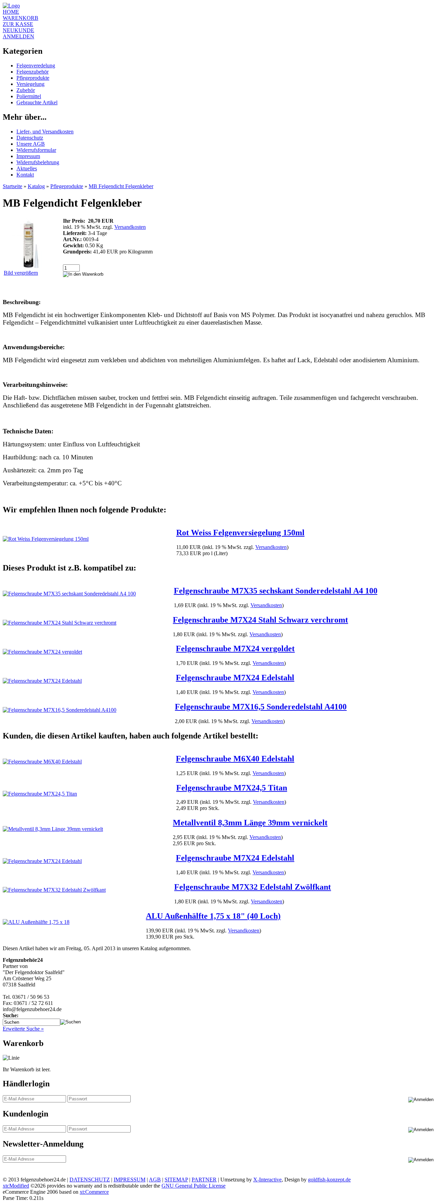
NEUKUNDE (18, 30)
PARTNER (204, 1179)
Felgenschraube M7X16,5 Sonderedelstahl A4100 (261, 706)
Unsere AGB (30, 144)
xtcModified (16, 1186)
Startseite (12, 186)
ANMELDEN (18, 36)
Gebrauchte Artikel (36, 102)
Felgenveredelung (35, 65)
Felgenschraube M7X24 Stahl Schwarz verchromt (260, 619)
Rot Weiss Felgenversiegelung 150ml (240, 532)
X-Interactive (267, 1179)
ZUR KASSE (18, 24)
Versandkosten (130, 227)
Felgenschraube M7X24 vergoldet (235, 648)
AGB (155, 1179)
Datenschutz (29, 138)
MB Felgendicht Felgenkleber (121, 186)
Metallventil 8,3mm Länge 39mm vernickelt (250, 822)
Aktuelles (26, 168)
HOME (11, 12)
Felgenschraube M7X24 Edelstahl (235, 677)
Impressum (28, 156)
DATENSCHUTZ (89, 1179)
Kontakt (25, 175)
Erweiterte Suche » (23, 1029)
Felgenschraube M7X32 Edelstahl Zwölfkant (252, 886)
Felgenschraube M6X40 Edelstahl (235, 758)
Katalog (36, 186)
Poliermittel (28, 96)
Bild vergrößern (21, 273)
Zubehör (25, 90)
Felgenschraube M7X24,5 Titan (231, 787)
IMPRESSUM (129, 1179)
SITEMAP (176, 1179)
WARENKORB (20, 18)
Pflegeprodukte (32, 78)
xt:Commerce (94, 1192)
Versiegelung (30, 84)
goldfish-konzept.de (329, 1179)
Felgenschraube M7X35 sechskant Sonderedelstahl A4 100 (275, 590)
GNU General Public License (194, 1186)
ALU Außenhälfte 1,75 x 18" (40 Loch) (213, 916)
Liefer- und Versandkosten (45, 131)
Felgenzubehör (32, 72)
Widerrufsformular (36, 150)
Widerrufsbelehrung (37, 162)
